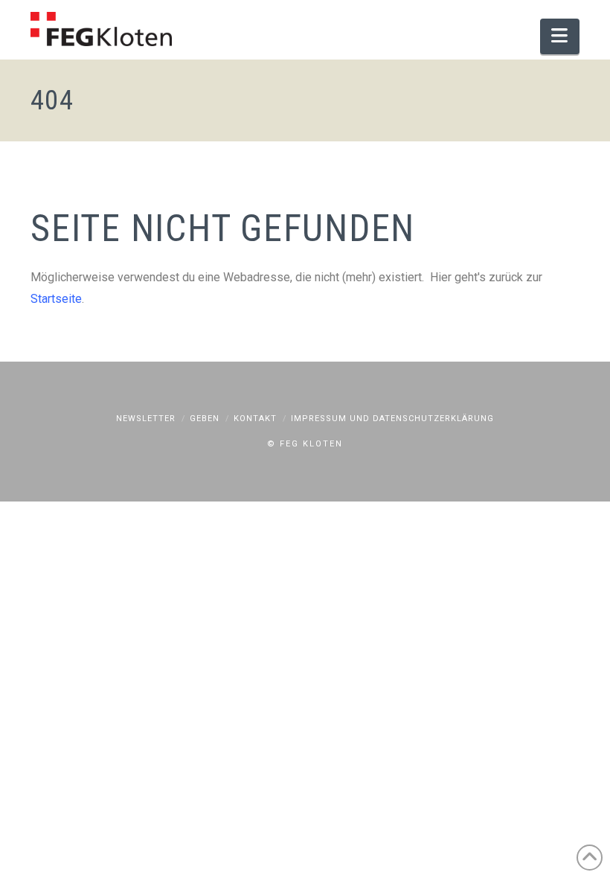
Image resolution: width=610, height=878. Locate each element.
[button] (560, 36)
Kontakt (255, 418)
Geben (204, 418)
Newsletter (146, 418)
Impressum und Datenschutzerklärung (392, 418)
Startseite (56, 299)
